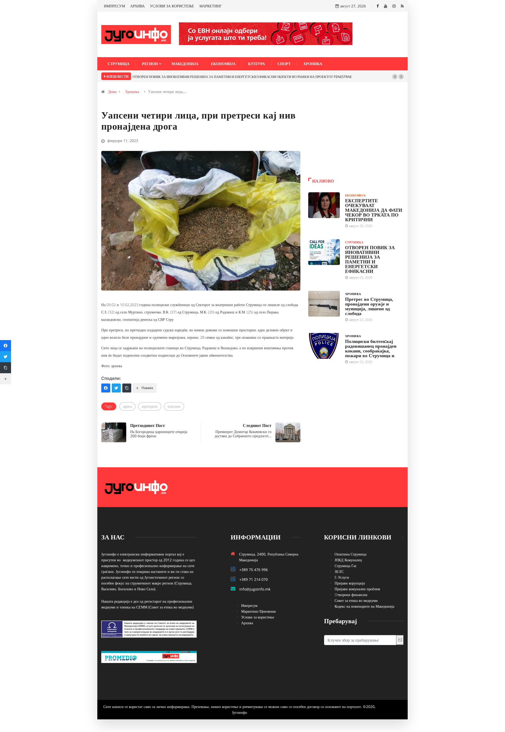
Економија (223, 63)
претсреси (150, 406)
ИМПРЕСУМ (114, 5)
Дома (112, 91)
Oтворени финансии (351, 594)
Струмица (118, 63)
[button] (394, 76)
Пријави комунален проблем (357, 588)
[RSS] (402, 5)
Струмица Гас (346, 565)
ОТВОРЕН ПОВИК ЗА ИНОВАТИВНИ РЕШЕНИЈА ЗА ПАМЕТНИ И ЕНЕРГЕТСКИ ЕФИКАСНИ (370, 259)
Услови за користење (257, 617)
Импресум (249, 605)
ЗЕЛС (339, 571)
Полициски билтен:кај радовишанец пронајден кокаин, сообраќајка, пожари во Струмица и (370, 348)
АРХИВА (137, 5)
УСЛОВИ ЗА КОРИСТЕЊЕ (172, 5)
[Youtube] (385, 5)
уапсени (174, 406)
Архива (247, 622)
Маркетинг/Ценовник (258, 611)
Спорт (284, 63)
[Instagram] (394, 5)
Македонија (184, 63)
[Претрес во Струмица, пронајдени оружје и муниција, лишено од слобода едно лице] (324, 304)
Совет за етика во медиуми (356, 600)
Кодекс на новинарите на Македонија (364, 606)
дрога (127, 406)
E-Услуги (342, 577)
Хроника (312, 63)
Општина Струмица (350, 554)
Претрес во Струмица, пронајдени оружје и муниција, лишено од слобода (369, 306)
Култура (256, 63)
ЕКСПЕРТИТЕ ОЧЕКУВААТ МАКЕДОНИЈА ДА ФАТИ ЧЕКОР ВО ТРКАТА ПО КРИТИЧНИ (373, 210)
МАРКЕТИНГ (210, 5)
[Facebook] (378, 5)
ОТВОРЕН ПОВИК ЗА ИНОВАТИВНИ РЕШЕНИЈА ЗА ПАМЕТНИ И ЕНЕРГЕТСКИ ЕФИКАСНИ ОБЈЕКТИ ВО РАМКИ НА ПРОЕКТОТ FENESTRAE (242, 76)
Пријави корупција (350, 583)
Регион (150, 63)
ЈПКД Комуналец (348, 559)
